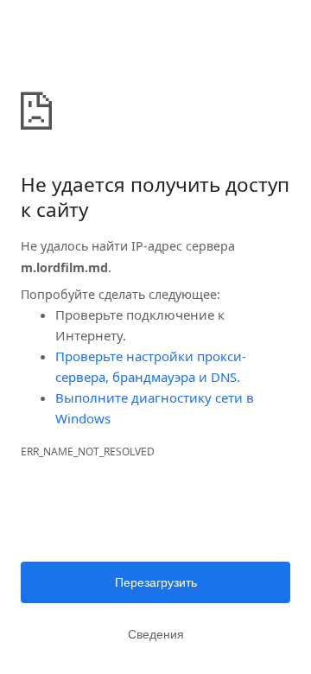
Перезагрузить (156, 582)
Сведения (156, 634)
